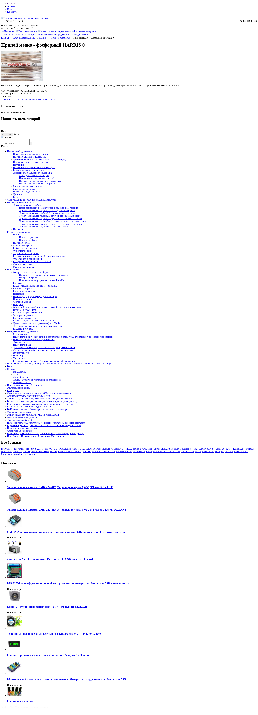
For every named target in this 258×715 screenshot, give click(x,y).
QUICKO (86, 451)
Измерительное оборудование (53, 34)
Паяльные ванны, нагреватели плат (31, 162)
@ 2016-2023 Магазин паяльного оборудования (25, 707)
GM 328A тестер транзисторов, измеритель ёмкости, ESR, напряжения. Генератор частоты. (66, 531)
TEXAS (157, 451)
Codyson (97, 448)
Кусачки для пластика (24, 291)
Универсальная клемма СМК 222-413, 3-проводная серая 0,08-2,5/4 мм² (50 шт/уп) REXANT (66, 509)
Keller (236, 448)
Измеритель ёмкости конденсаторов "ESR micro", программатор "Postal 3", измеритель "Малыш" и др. (59, 363)
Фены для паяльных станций (34, 175)
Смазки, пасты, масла (24, 264)
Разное (16, 197)
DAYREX (127, 448)
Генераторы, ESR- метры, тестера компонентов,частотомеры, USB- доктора (45, 433)
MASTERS (6, 451)
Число (17, 134)
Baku (82, 448)
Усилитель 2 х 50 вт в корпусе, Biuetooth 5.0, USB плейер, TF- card (50, 558)
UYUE (184, 451)
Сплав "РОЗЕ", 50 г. (44, 99)
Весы (10, 366)
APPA (61, 448)
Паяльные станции (25, 34)
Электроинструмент (23, 315)
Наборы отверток (28, 277)
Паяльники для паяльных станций (36, 178)
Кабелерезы (19, 283)
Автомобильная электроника (22, 417)
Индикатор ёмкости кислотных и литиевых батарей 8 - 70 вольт (49, 655)
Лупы (16, 374)
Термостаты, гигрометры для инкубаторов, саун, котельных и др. (40, 398)
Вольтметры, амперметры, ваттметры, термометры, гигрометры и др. (42, 401)
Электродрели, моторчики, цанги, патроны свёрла (39, 326)
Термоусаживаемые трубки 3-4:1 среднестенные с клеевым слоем (52, 221)
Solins (129, 451)
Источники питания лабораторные (25, 385)
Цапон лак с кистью (20, 701)
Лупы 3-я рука (20, 377)
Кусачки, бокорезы (22, 288)
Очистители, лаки (22, 250)
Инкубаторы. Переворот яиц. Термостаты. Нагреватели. (35, 436)
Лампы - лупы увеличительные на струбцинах (37, 379)
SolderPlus (121, 451)
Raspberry (29, 448)
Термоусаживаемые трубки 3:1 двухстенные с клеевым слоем (50, 218)
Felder (170, 448)
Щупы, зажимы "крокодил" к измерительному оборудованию (44, 361)
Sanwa (105, 451)
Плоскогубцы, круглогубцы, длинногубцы (35, 296)
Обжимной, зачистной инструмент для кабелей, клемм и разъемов (47, 307)
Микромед (6, 454)
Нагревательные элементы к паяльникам (40, 181)
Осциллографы (21, 353)
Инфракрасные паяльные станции (30, 154)
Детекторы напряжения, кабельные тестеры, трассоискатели (44, 347)
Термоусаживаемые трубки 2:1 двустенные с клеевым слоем (49, 216)
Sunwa (149, 451)
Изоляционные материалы (20, 202)
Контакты (12, 11)
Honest (189, 448)
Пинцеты (18, 304)
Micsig (21, 448)
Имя (3, 131)
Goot (182, 448)
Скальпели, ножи (22, 302)
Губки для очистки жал (25, 248)
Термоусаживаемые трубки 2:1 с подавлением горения (47, 213)
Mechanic (17, 451)
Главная (11, 3)
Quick (78, 451)
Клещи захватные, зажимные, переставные (35, 285)
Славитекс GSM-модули (19, 431)
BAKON (6, 448)
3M (46, 448)
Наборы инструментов (24, 310)
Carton (89, 448)
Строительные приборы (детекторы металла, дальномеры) (43, 350)
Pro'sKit (53, 451)
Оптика (11, 369)
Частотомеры (20, 358)
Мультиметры (20, 334)
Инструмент (13, 269)
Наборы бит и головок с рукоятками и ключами (43, 275)
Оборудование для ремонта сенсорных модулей (31, 199)
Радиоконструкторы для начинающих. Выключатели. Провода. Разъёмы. (44, 425)
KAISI (229, 448)
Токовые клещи (21, 342)
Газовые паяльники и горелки (28, 170)
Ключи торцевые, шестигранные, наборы (34, 320)
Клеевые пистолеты (23, 328)
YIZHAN (40, 448)
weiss (204, 451)
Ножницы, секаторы (23, 299)
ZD (222, 451)
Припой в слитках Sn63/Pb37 (19, 99)
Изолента (18, 229)
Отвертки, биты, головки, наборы (30, 272)
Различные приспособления (27, 312)
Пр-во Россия (19, 454)
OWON (35, 451)
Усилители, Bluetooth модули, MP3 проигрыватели (33, 414)
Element (149, 448)
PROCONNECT (66, 451)
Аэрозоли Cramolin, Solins (26, 253)
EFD (142, 448)
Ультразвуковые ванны (18, 388)
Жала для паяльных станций (27, 186)
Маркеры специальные (25, 267)
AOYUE (53, 448)
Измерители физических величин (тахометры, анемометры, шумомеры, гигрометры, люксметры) (63, 336)
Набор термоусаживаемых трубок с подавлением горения (48, 207)
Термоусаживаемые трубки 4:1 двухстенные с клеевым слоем (50, 224)
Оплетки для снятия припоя (27, 259)
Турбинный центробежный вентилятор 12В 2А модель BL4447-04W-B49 (54, 633)
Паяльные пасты (21, 242)
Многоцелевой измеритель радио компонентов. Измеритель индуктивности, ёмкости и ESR (66, 679)
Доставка (12, 6)
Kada (222, 448)
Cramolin (106, 448)
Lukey (242, 448)
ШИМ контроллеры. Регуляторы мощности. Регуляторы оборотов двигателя (46, 422)
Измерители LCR (22, 345)
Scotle (112, 451)
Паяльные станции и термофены (29, 156)
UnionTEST (174, 451)
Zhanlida (229, 451)
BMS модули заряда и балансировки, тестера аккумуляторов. (38, 409)
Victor (191, 451)
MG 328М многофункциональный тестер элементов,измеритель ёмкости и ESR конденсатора (68, 583)
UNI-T (164, 451)
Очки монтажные (22, 382)
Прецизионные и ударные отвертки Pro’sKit (41, 280)
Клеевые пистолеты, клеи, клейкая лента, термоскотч (40, 256)
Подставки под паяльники (26, 191)
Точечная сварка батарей (19, 420)
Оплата (11, 9)
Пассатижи (18, 293)
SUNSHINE (139, 451)
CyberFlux (116, 448)
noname (26, 451)
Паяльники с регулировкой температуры (34, 167)
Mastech (250, 448)
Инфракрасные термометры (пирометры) (34, 339)
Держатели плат (21, 194)
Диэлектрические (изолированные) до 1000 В (36, 323)
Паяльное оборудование (19, 151)
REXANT (97, 451)
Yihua (217, 451)
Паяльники (7, 34)
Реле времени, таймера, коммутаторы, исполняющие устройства (40, 404)
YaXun (210, 451)
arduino (67, 448)
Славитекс (32, 454)
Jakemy (202, 448)
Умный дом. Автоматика (20, 412)
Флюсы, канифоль (22, 245)
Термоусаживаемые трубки (27, 205)
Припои (43, 37)
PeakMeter (44, 451)
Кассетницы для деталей (25, 318)
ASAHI (75, 448)
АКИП (237, 451)
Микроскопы (19, 371)
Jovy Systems (213, 448)
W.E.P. (198, 451)
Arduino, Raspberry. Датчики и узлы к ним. (28, 396)
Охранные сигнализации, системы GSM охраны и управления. (39, 393)
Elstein (157, 448)
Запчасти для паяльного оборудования (32, 173)
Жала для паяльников (24, 189)
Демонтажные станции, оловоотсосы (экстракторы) (39, 159)
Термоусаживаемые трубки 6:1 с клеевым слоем (43, 226)
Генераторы (19, 355)
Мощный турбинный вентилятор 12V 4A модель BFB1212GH (47, 606)
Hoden (14, 448)
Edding (136, 448)
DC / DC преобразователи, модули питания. (29, 406)
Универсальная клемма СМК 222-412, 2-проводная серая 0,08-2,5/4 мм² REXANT (60, 487)
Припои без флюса (60, 37)
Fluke (176, 448)
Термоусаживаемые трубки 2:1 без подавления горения (47, 210)
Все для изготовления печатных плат (32, 261)
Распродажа (13, 390)
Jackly (196, 448)
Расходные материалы (83, 34)
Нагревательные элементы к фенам (37, 183)
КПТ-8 (244, 451)
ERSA (164, 448)
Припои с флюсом (28, 237)
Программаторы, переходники (22, 428)
